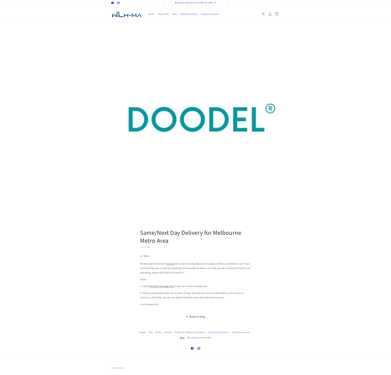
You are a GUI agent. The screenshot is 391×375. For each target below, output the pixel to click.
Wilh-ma (121, 368)
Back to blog (197, 316)
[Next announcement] (228, 3)
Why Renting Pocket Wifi (199, 337)
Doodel (171, 263)
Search (142, 332)
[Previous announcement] (163, 3)
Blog (182, 337)
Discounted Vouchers (218, 332)
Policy (158, 332)
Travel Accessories (241, 332)
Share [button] (146, 255)
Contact (168, 332)
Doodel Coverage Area (162, 286)
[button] (263, 14)
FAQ (150, 332)
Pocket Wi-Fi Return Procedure (190, 332)
